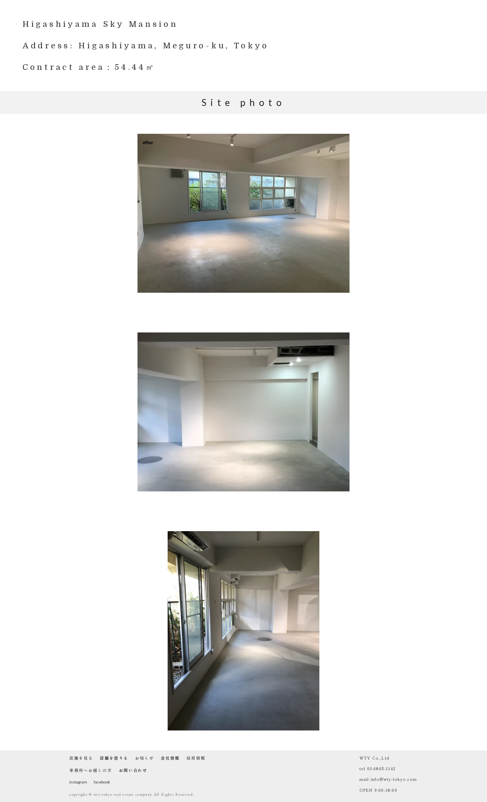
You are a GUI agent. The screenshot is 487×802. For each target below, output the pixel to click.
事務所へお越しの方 (90, 770)
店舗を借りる (114, 758)
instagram (78, 781)
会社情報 (170, 758)
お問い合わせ (133, 770)
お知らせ (144, 758)
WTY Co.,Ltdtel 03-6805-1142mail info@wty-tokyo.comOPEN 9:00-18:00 (388, 774)
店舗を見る (81, 758)
